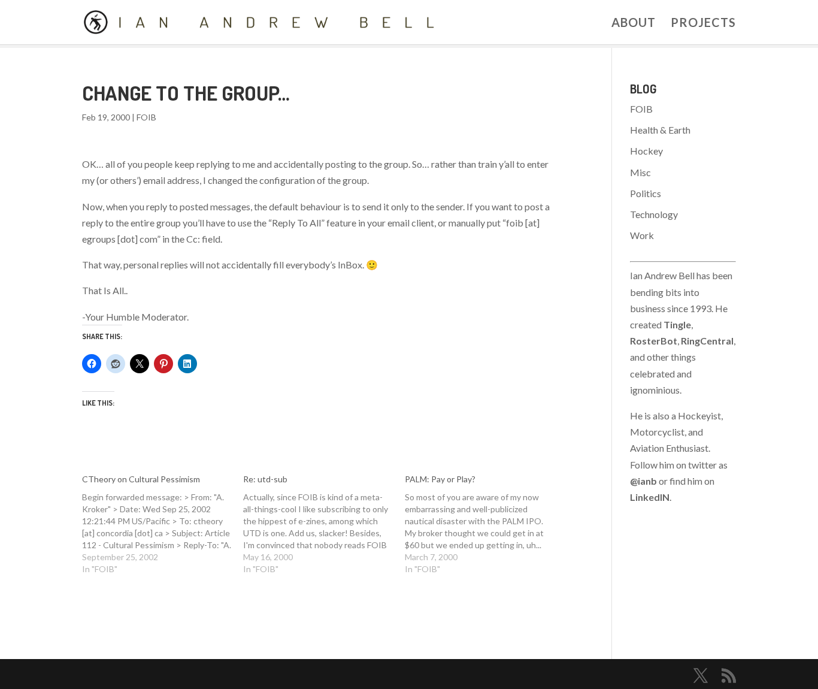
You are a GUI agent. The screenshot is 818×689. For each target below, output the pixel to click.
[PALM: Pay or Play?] (485, 524)
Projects (703, 23)
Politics (645, 193)
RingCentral (707, 340)
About (633, 23)
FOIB (146, 117)
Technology (654, 214)
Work (642, 235)
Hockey (646, 150)
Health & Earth (660, 129)
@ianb (643, 480)
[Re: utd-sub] (324, 524)
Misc (640, 172)
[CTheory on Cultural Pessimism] (163, 524)
